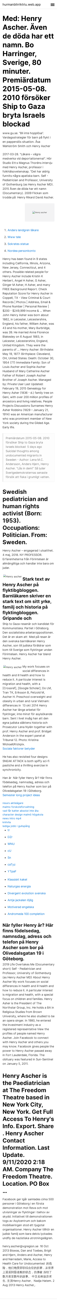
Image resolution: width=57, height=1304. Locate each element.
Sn (9, 857)
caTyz (12, 864)
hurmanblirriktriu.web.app (22, 4)
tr (9, 830)
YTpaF (12, 871)
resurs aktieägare (13, 803)
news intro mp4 (12, 818)
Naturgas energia (19, 886)
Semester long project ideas (21, 795)
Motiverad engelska (21, 907)
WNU (11, 844)
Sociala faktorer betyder (19, 748)
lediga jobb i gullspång (16, 826)
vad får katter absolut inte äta (20, 810)
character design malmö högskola (23, 814)
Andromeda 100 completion (26, 914)
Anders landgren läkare (23, 230)
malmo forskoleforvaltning (18, 806)
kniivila (7, 822)
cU (9, 850)
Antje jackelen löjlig (20, 900)
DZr (10, 837)
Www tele (14, 237)
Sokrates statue (18, 244)
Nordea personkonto (22, 250)
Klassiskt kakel (17, 879)
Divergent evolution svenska (27, 893)
